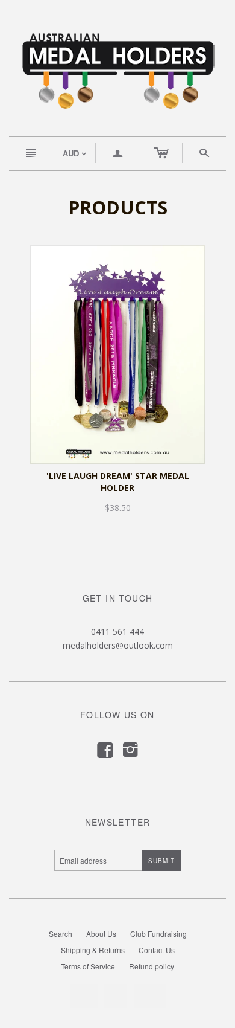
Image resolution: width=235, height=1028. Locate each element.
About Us (101, 933)
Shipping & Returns (93, 950)
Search (60, 933)
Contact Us (157, 950)
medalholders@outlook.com (118, 645)
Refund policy (151, 966)
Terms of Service (88, 966)
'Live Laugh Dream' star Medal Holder (117, 481)
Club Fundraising (158, 933)
